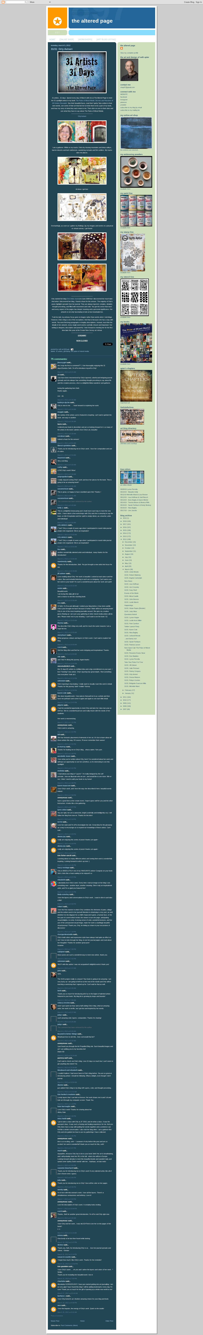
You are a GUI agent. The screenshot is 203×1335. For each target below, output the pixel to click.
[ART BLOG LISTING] (106, 39)
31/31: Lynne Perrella (132, 659)
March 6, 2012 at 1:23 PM (67, 1104)
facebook (123, 97)
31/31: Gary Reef (130, 590)
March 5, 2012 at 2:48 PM (67, 783)
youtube (123, 105)
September (129, 551)
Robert (60, 907)
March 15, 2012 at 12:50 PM (68, 1264)
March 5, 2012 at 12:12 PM (67, 678)
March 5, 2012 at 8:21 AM (67, 372)
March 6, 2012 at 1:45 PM (67, 1136)
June (127, 560)
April (126, 566)
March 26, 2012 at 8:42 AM (67, 1312)
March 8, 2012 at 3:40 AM (67, 1218)
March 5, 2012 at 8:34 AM (67, 409)
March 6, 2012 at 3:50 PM (67, 1165)
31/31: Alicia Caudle (131, 596)
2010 (125, 700)
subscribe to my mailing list (130, 110)
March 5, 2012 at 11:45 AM (67, 654)
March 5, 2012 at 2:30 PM (67, 753)
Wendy (60, 1190)
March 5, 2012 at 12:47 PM (67, 702)
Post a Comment (57, 1316)
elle (59, 657)
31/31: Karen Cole (130, 629)
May (126, 563)
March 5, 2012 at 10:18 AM (67, 571)
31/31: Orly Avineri (62, 49)
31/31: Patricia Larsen (132, 645)
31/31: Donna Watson (132, 677)
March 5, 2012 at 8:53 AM (67, 455)
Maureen (61, 458)
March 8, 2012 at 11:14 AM (67, 1233)
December (129, 542)
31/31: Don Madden (131, 656)
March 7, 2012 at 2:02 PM (67, 1199)
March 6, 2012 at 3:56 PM (67, 1177)
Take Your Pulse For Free (133, 662)
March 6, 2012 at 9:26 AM (67, 1022)
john (59, 971)
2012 (125, 539)
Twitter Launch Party (131, 626)
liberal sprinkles (64, 446)
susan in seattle (64, 1257)
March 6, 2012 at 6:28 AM (67, 988)
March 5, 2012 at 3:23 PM (67, 834)
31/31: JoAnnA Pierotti (132, 636)
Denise (60, 1245)
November (129, 545)
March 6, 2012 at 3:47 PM (67, 1148)
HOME (52, 39)
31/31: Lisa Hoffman (131, 584)
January (128, 693)
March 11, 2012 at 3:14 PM (67, 1254)
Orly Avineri (82, 116)
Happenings (128, 605)
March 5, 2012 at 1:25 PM (67, 722)
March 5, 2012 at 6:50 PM (67, 904)
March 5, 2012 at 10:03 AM (67, 534)
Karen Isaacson (64, 786)
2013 (125, 536)
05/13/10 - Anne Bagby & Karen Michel (134, 500)
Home (82, 1321)
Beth (59, 991)
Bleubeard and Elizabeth (68, 1070)
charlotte (61, 1281)
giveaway (66, 351)
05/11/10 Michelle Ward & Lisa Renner (134, 494)
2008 (125, 706)
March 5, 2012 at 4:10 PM (67, 843)
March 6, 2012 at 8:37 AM (67, 1012)
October (128, 548)
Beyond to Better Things (67, 1034)
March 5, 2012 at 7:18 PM (67, 932)
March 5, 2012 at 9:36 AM (67, 486)
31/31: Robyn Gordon (132, 680)
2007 (125, 709)
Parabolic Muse (64, 756)
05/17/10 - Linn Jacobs (128, 510)
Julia (59, 1180)
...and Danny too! (130, 639)
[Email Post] (71, 349)
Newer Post (55, 1321)
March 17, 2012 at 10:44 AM (68, 1293)
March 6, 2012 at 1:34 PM (67, 1116)
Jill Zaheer (62, 573)
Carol (60, 647)
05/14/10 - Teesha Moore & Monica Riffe (134, 502)
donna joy (62, 837)
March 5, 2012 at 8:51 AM (67, 443)
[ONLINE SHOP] (66, 39)
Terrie (60, 822)
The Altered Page (92, 21)
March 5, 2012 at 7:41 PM (67, 959)
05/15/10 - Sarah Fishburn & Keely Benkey (135, 505)
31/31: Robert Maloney (132, 575)
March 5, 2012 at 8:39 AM (67, 433)
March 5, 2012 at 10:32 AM (67, 586)
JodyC (60, 1015)
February (128, 690)
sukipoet (61, 952)
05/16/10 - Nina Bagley (128, 508)
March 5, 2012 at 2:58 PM (67, 795)
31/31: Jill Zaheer (130, 665)
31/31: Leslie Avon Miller (133, 620)
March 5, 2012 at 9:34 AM (67, 474)
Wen (59, 1305)
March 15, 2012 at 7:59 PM (67, 1278)
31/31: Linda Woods (131, 572)
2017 (125, 524)
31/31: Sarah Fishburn (132, 642)
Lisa (59, 549)
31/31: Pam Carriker (131, 623)
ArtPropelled (63, 477)
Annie (60, 588)
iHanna (60, 623)
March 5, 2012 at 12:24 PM (67, 690)
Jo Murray (62, 747)
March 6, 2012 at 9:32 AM (67, 1041)
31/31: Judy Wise (130, 611)
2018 (125, 521)
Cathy (60, 467)
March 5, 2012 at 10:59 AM (67, 644)
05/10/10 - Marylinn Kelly (129, 492)
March (127, 569)
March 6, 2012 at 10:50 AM (67, 1082)
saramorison (63, 489)
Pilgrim (60, 705)
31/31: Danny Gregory (132, 671)
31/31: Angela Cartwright (133, 578)
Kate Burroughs (64, 1106)
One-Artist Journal (73, 299)
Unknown (61, 681)
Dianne (60, 1085)
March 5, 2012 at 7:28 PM (67, 949)
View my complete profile (129, 53)
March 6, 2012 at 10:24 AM (67, 1055)
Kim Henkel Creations (66, 1094)
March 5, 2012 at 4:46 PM (67, 865)
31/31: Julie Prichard (131, 668)
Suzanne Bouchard (65, 1168)
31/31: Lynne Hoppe (131, 617)
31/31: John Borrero (131, 599)
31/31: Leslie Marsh (131, 602)
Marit (60, 1151)
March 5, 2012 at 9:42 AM (67, 505)
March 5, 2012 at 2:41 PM (67, 768)
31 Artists (59, 351)
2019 (125, 518)
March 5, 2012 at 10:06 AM (67, 559)
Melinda (61, 771)
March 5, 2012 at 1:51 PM (67, 732)
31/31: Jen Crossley (131, 587)
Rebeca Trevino (64, 1003)
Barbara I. (62, 1296)
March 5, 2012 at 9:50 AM (67, 522)
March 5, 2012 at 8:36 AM (67, 421)
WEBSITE (124, 94)
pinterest (123, 102)
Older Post (109, 1321)
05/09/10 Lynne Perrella (128, 489)
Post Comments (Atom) (69, 1325)
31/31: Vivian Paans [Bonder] (134, 608)
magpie (61, 412)
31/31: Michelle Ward (131, 686)
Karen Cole (62, 693)
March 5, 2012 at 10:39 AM (67, 600)
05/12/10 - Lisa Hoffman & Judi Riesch (134, 497)
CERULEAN (61, 436)
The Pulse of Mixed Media (80, 351)
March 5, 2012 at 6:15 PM (67, 892)
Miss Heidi (62, 1119)
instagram (124, 100)
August (127, 554)
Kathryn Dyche (64, 402)
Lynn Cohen (62, 810)
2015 (125, 530)
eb (59, 375)
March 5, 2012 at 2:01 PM (67, 744)
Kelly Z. (60, 508)
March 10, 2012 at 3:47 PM (67, 1242)
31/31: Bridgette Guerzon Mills (135, 683)
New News (128, 581)
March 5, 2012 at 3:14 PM (67, 819)
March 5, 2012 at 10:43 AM (67, 620)
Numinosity (62, 561)
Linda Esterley (63, 894)
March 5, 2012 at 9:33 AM (67, 465)
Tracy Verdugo (63, 868)
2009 (125, 703)
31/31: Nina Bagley (131, 632)
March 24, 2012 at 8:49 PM (67, 1303)
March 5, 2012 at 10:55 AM (67, 632)
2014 (125, 533)
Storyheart (62, 635)
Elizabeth (61, 880)
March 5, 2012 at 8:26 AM (67, 400)
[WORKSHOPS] (85, 39)
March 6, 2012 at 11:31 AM (67, 1092)
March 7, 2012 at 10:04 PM (67, 1208)
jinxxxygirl (62, 363)
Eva (59, 603)
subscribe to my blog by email (131, 107)
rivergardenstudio (65, 934)
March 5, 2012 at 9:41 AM (67, 496)
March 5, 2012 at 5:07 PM (67, 877)
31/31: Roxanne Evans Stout (134, 653)
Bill (59, 735)
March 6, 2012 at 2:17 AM (67, 968)
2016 (125, 527)
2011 (125, 697)
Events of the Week (131, 593)
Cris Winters (62, 525)
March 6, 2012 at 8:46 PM (67, 1187)
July (126, 557)
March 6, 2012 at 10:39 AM (67, 1067)
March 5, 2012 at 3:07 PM (67, 807)
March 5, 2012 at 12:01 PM (67, 663)
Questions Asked (130, 614)
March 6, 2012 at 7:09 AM (67, 1000)
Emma (60, 1235)
